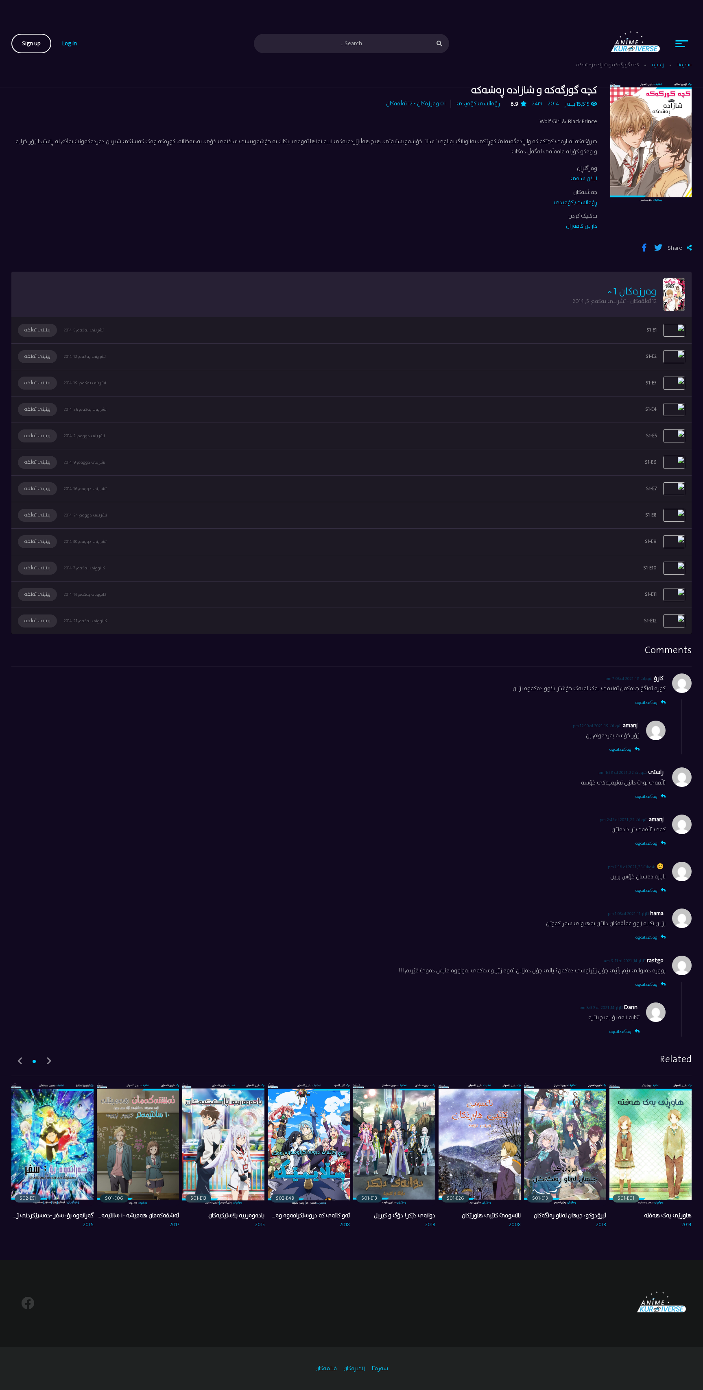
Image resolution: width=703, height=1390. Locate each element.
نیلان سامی (583, 178)
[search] (439, 44)
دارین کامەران (581, 226)
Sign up (31, 43)
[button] (34, 1061)
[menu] (682, 43)
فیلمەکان (326, 1368)
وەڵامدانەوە (646, 702)
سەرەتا (380, 1368)
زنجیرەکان (354, 1368)
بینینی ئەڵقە (37, 330)
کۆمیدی (466, 103)
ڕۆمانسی (489, 103)
